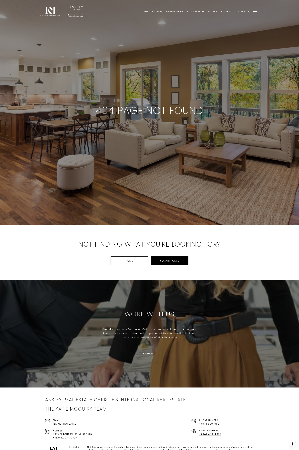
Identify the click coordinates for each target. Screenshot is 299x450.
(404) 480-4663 (210, 434)
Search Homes (169, 260)
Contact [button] (149, 353)
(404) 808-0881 (209, 423)
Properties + (174, 11)
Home (129, 260)
